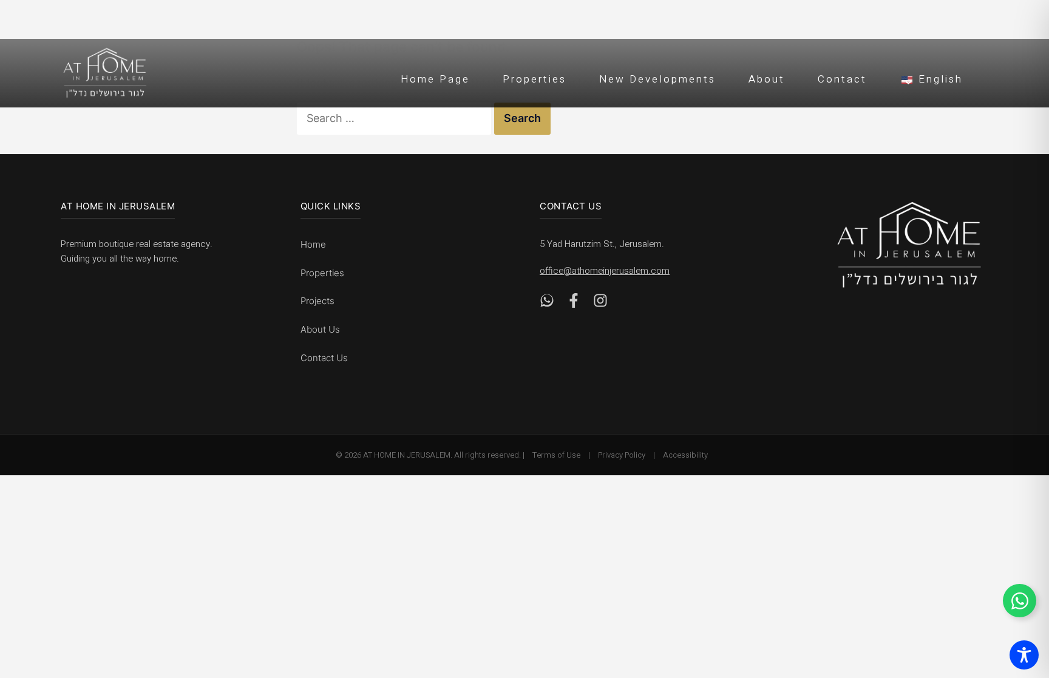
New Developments (657, 79)
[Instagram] (600, 303)
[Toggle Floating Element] (1019, 600)
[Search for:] (395, 118)
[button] (931, 77)
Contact (842, 79)
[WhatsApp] (547, 303)
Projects (317, 301)
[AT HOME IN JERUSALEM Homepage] (909, 245)
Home (313, 244)
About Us (320, 329)
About (767, 79)
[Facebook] (573, 303)
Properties (534, 79)
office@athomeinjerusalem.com (605, 270)
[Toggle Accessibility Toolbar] (1024, 655)
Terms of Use (556, 455)
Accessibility (685, 455)
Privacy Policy (621, 455)
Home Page (435, 79)
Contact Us (324, 358)
